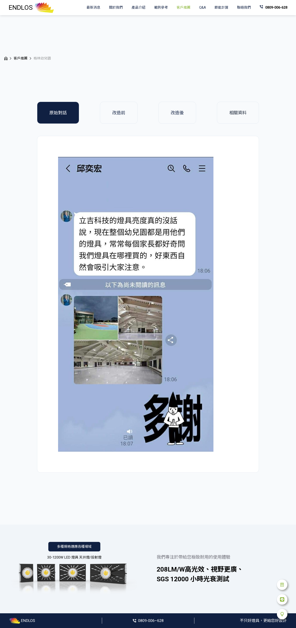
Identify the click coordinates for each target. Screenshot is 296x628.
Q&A (202, 7)
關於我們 (116, 7)
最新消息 (93, 7)
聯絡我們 (244, 7)
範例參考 (161, 7)
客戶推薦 (183, 7)
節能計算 (221, 7)
